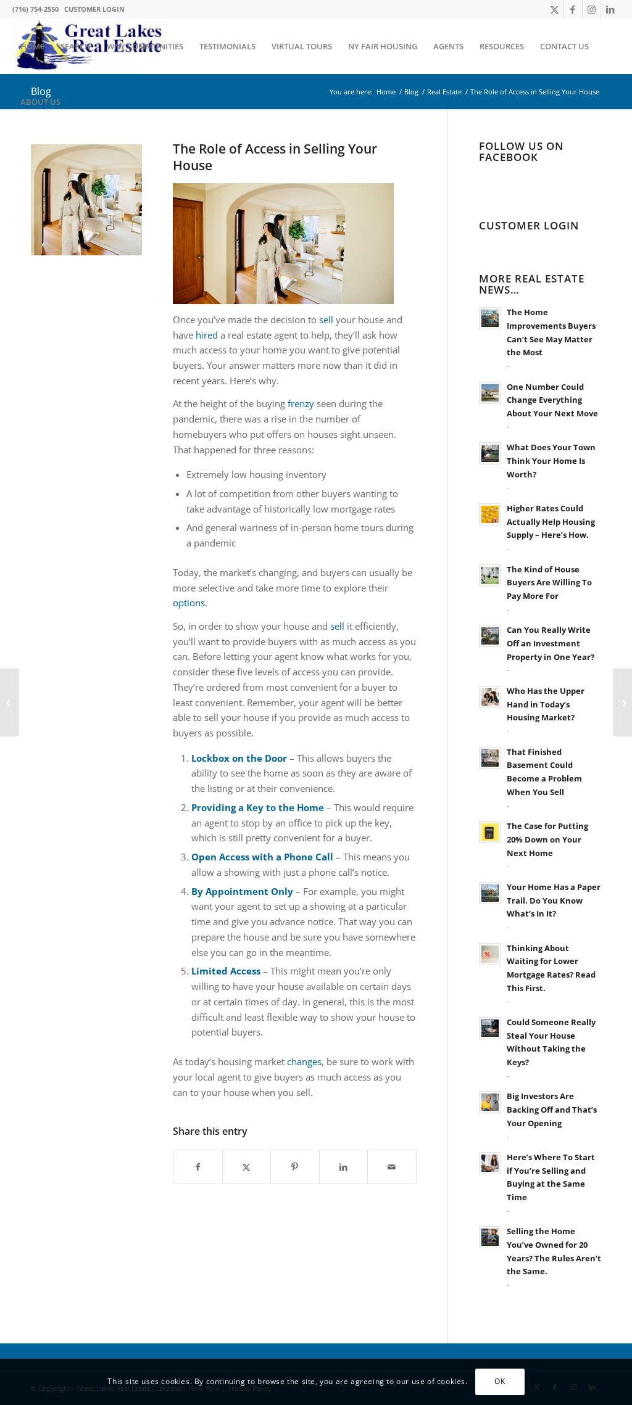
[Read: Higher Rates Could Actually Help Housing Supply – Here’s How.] (490, 514)
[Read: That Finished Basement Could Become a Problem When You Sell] (490, 758)
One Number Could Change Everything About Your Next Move (552, 400)
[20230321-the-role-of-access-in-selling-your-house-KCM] (86, 199)
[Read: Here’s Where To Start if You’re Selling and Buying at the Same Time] (490, 1163)
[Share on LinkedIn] (344, 1167)
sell (326, 319)
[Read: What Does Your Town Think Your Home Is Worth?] (490, 453)
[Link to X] (554, 9)
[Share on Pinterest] (295, 1167)
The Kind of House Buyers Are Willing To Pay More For (549, 582)
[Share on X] (247, 1167)
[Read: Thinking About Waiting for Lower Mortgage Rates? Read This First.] (490, 954)
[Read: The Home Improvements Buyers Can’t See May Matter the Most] (490, 318)
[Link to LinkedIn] (610, 9)
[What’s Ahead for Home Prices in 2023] (9, 702)
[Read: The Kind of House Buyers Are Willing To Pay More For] (490, 575)
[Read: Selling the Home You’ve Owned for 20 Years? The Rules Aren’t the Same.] (490, 1237)
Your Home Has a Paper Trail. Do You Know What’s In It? (554, 900)
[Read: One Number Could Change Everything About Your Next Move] (490, 393)
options (189, 602)
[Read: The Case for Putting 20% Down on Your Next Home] (490, 832)
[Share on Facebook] (197, 1167)
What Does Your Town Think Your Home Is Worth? (551, 460)
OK (499, 1381)
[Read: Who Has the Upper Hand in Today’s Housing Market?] (490, 697)
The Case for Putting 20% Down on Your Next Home (547, 839)
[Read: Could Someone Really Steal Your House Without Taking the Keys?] (490, 1028)
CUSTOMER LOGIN (94, 9)
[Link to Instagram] (592, 9)
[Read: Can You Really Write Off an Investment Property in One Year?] (490, 636)
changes (304, 1061)
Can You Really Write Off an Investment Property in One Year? (550, 643)
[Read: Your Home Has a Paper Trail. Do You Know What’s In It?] (490, 893)
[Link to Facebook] (573, 9)
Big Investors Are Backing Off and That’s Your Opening (552, 1109)
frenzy (301, 403)
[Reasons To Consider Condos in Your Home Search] (622, 702)
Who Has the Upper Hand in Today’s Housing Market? (545, 704)
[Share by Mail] (392, 1167)
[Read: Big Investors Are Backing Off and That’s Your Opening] (490, 1102)
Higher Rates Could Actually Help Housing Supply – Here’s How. (551, 521)
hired (207, 335)
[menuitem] (32, 46)
